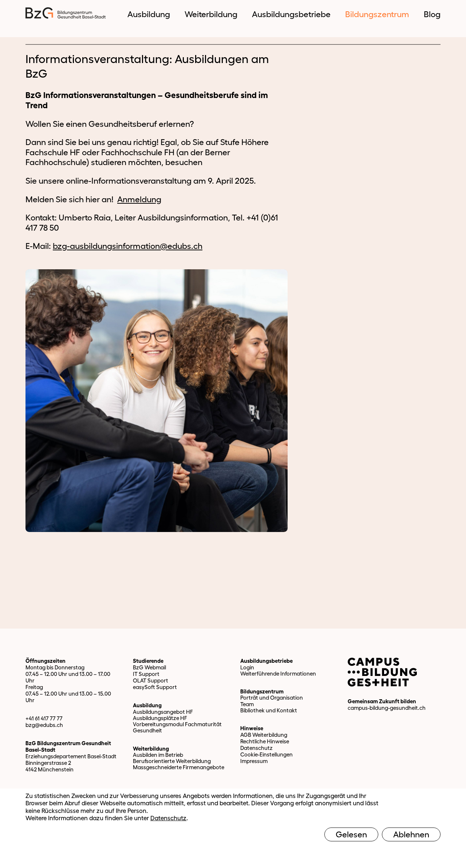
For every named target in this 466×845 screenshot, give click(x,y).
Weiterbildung (151, 749)
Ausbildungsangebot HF (163, 712)
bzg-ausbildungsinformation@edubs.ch (127, 246)
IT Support (146, 674)
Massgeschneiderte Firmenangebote (178, 767)
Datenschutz (256, 748)
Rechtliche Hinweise (264, 741)
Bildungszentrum (262, 691)
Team (247, 704)
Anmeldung (139, 199)
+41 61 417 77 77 (44, 718)
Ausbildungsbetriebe (266, 661)
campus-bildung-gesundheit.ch (387, 708)
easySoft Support (155, 687)
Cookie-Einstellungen (266, 754)
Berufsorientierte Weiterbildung (172, 761)
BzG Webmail (149, 667)
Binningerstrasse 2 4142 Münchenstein (49, 766)
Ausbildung (147, 705)
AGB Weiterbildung (263, 735)
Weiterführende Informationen (278, 673)
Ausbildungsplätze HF (160, 718)
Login (247, 667)
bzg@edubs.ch (44, 725)
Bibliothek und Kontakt (268, 710)
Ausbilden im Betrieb (158, 755)
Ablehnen (411, 834)
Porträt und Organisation (271, 698)
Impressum (254, 761)
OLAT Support (150, 680)
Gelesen (351, 834)
